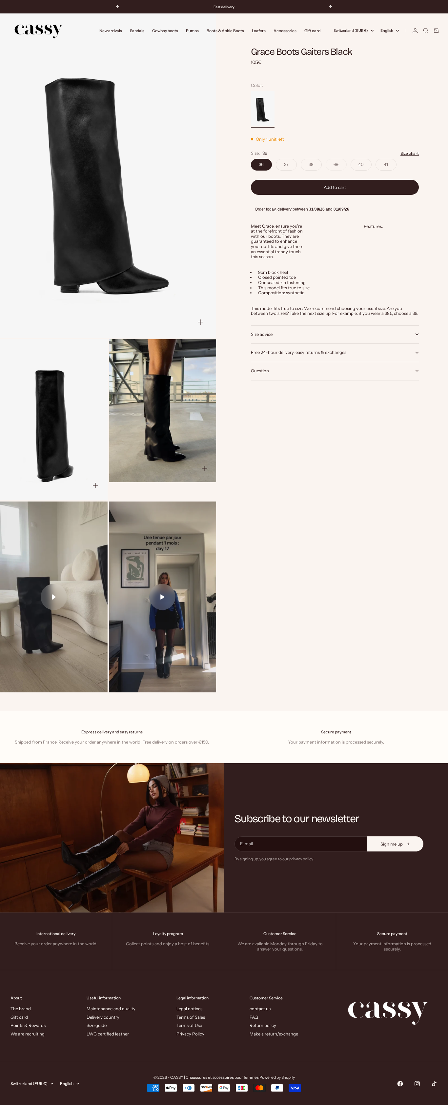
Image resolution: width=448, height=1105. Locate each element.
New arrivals (110, 30)
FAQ (254, 1017)
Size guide (97, 1025)
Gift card (312, 30)
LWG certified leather (108, 1033)
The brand (20, 1008)
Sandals (137, 30)
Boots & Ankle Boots (225, 30)
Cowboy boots (165, 30)
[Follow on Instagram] (417, 1083)
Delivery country (103, 1017)
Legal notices (189, 1008)
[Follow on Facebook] (400, 1083)
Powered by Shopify (277, 1077)
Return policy (263, 1025)
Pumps (192, 30)
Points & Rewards (28, 1025)
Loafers (259, 30)
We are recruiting (27, 1033)
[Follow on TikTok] (434, 1083)
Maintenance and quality (111, 1008)
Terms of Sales (190, 1017)
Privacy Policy (190, 1033)
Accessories (285, 30)
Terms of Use (189, 1025)
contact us (260, 1008)
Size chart (409, 153)
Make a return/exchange (274, 1033)
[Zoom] (200, 322)
